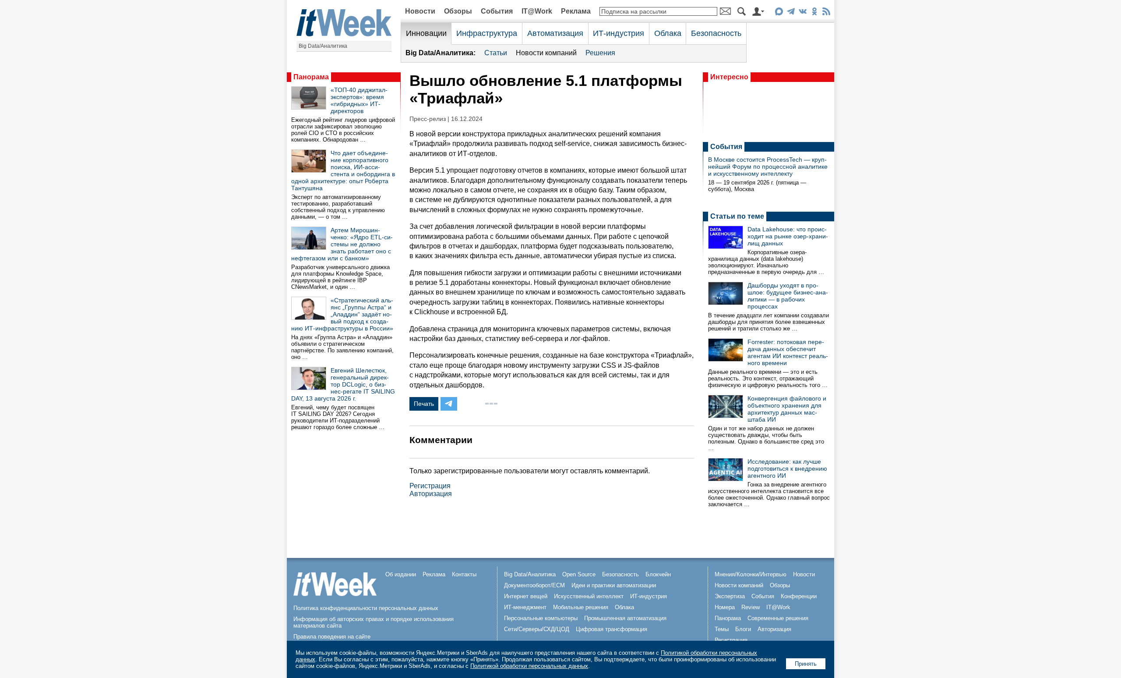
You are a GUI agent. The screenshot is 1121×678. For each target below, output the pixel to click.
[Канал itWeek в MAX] (779, 13)
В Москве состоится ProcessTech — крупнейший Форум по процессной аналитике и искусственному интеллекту (768, 166)
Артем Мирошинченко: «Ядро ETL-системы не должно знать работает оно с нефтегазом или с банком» (342, 244)
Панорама (311, 77)
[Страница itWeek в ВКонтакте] (802, 13)
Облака (667, 33)
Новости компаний (546, 53)
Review (750, 607)
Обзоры (458, 11)
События (497, 11)
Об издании (400, 574)
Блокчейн (658, 574)
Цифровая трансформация (611, 629)
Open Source (579, 574)
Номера (725, 607)
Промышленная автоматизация (625, 618)
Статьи (495, 53)
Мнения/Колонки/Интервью (750, 574)
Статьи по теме (737, 216)
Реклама (576, 11)
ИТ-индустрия (618, 33)
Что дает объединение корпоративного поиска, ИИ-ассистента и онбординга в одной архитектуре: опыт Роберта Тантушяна (343, 170)
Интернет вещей (525, 596)
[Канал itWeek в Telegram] (791, 13)
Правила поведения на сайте (331, 636)
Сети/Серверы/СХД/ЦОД (536, 629)
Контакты (464, 574)
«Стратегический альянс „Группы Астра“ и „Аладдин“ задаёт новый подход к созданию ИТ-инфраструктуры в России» (342, 314)
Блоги (743, 629)
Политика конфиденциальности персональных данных (365, 608)
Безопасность (716, 33)
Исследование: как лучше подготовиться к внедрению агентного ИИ (787, 468)
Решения (600, 53)
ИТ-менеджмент (525, 607)
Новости (420, 11)
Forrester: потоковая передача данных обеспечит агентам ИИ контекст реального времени (787, 352)
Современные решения (777, 618)
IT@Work (537, 11)
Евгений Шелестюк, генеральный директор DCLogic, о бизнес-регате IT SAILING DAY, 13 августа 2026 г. (343, 384)
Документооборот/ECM (534, 585)
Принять (806, 663)
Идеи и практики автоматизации (613, 585)
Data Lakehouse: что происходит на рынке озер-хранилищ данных (787, 236)
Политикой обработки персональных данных (529, 666)
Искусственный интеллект (589, 596)
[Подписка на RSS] (826, 13)
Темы (722, 629)
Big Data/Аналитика (323, 46)
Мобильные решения (580, 607)
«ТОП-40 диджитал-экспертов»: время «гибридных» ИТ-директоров (359, 100)
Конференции (799, 596)
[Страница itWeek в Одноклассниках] (814, 13)
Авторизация (430, 493)
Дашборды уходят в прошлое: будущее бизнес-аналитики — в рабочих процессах (787, 296)
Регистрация (430, 486)
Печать (424, 403)
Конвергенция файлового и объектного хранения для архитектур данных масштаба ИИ (786, 409)
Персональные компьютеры (541, 618)
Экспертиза (730, 596)
